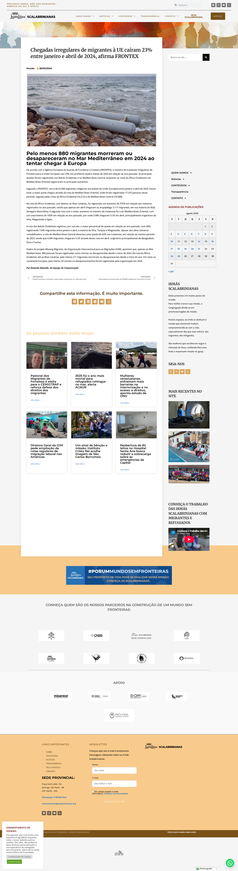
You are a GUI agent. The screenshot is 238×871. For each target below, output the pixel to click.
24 (172, 256)
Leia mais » (35, 400)
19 (185, 249)
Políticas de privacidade (116, 793)
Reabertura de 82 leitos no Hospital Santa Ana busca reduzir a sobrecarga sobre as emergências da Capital (135, 454)
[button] (74, 301)
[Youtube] (224, 5)
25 (179, 256)
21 (199, 249)
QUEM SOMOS (83, 16)
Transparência (150, 16)
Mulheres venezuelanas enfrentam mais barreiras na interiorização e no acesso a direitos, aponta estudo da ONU (134, 386)
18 (179, 249)
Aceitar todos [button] (14, 862)
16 (212, 241)
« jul (171, 271)
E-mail (95, 778)
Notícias (105, 16)
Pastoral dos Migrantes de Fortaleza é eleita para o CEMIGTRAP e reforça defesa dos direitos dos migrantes (46, 384)
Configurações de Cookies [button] (19, 857)
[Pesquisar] (206, 57)
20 (192, 249)
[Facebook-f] (170, 371)
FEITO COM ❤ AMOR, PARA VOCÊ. (181, 832)
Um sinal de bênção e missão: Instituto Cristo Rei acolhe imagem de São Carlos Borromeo (91, 451)
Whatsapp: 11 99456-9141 (54, 797)
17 (172, 249)
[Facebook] (213, 5)
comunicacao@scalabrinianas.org (59, 803)
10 (172, 241)
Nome (95, 765)
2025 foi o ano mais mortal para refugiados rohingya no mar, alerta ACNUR (90, 381)
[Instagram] (219, 5)
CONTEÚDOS (125, 16)
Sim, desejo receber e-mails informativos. (110, 793)
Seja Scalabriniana (194, 16)
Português (205, 868)
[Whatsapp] (229, 5)
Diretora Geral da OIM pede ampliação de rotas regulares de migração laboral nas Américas (47, 451)
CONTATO (170, 16)
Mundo (30, 68)
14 (199, 241)
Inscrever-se (114, 801)
